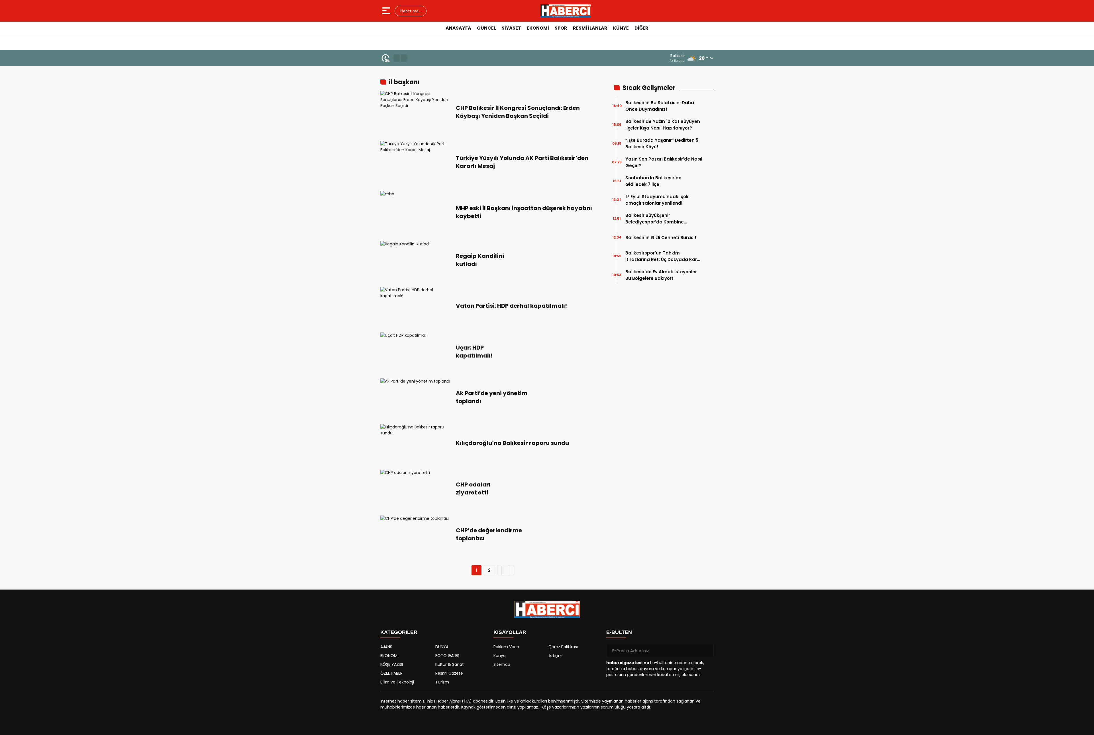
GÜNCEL (486, 28)
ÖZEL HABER (391, 673)
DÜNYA (441, 647)
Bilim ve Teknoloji (397, 682)
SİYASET (511, 28)
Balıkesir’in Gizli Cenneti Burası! (660, 238)
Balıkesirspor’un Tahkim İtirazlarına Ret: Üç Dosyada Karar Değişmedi (663, 256)
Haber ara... (410, 11)
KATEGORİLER (398, 632)
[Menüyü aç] (386, 11)
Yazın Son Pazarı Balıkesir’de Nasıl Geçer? (663, 162)
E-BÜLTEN (619, 632)
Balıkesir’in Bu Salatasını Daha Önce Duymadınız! (659, 106)
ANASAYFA (458, 28)
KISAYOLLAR (509, 632)
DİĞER (641, 28)
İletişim (555, 655)
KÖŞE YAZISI (391, 664)
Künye (499, 655)
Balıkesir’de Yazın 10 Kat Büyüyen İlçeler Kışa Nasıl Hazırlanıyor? (662, 124)
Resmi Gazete (449, 673)
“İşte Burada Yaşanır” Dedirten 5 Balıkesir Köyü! (661, 143)
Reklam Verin (506, 647)
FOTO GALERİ (447, 655)
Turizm (442, 682)
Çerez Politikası (563, 647)
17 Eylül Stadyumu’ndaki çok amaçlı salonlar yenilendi (657, 200)
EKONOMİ (538, 28)
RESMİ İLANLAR (590, 28)
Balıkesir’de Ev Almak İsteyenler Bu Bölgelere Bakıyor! (661, 275)
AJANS (386, 647)
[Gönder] (707, 650)
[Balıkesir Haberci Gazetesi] (565, 10)
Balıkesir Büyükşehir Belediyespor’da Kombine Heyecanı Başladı (654, 218)
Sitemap (501, 664)
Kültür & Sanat (449, 664)
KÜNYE (621, 28)
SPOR (561, 28)
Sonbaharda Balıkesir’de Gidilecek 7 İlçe (653, 181)
